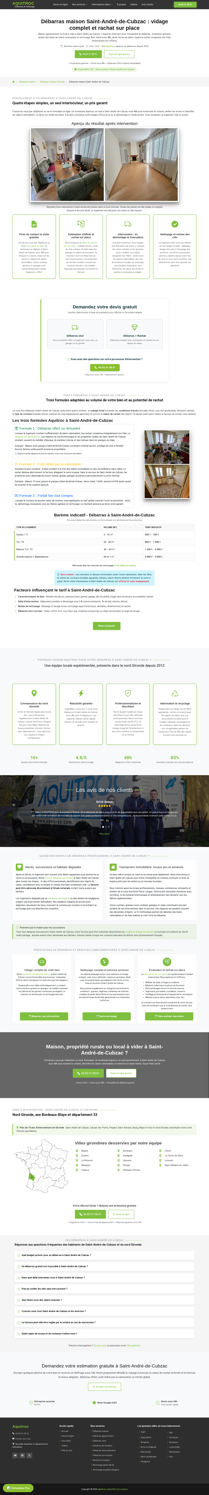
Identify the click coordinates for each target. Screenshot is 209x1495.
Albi (171, 1433)
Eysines (85, 1155)
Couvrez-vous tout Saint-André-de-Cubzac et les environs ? (54, 1311)
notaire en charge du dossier (139, 932)
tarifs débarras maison (125, 565)
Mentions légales (120, 1489)
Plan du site (67, 1450)
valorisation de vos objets (155, 974)
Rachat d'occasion (101, 1460)
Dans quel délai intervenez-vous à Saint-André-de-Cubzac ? (53, 1277)
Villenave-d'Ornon (131, 1170)
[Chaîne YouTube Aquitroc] (15, 1455)
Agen (143, 1432)
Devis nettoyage (108, 1016)
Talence (85, 1170)
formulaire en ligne (35, 246)
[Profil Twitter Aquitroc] (29, 1455)
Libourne (127, 1160)
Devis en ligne (60, 4)
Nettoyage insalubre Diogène (106, 1470)
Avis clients (147, 4)
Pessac (126, 1165)
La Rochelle (174, 1447)
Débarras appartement (103, 1436)
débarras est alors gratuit (27, 436)
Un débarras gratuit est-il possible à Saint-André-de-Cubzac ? (55, 1266)
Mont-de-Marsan (148, 1457)
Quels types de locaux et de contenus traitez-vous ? (49, 1333)
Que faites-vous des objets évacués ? (42, 1300)
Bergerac (145, 1442)
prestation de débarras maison (36, 974)
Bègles (84, 1150)
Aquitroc (110, 46)
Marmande (146, 1452)
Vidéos (133, 4)
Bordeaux (127, 1150)
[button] (100, 827)
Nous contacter (106, 626)
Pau (171, 1457)
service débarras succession (59, 878)
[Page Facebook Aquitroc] (22, 1455)
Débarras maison (100, 1431)
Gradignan (128, 1155)
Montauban (174, 1452)
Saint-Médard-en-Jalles (176, 1165)
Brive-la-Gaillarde (148, 1447)
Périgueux (145, 1462)
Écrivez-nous (100, 1345)
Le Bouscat (87, 1160)
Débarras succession (102, 1455)
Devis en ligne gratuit (119, 54)
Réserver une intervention (45, 1016)
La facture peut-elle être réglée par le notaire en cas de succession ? (59, 1322)
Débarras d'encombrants (104, 1450)
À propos (121, 4)
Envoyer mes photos (106, 1386)
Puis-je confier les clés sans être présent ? (45, 1288)
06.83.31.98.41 (185, 4)
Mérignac (85, 1165)
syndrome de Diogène (59, 898)
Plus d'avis (104, 833)
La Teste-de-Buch (174, 1155)
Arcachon (173, 1437)
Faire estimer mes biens (171, 1016)
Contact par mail (22, 1439)
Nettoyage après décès (103, 1465)
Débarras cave (99, 1441)
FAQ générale (133, 1345)
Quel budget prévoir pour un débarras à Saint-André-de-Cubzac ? (56, 1255)
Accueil (65, 1431)
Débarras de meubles (102, 1446)
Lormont (169, 1160)
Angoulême (146, 1437)
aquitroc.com (104, 1489)
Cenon (168, 1150)
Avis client (66, 1441)
